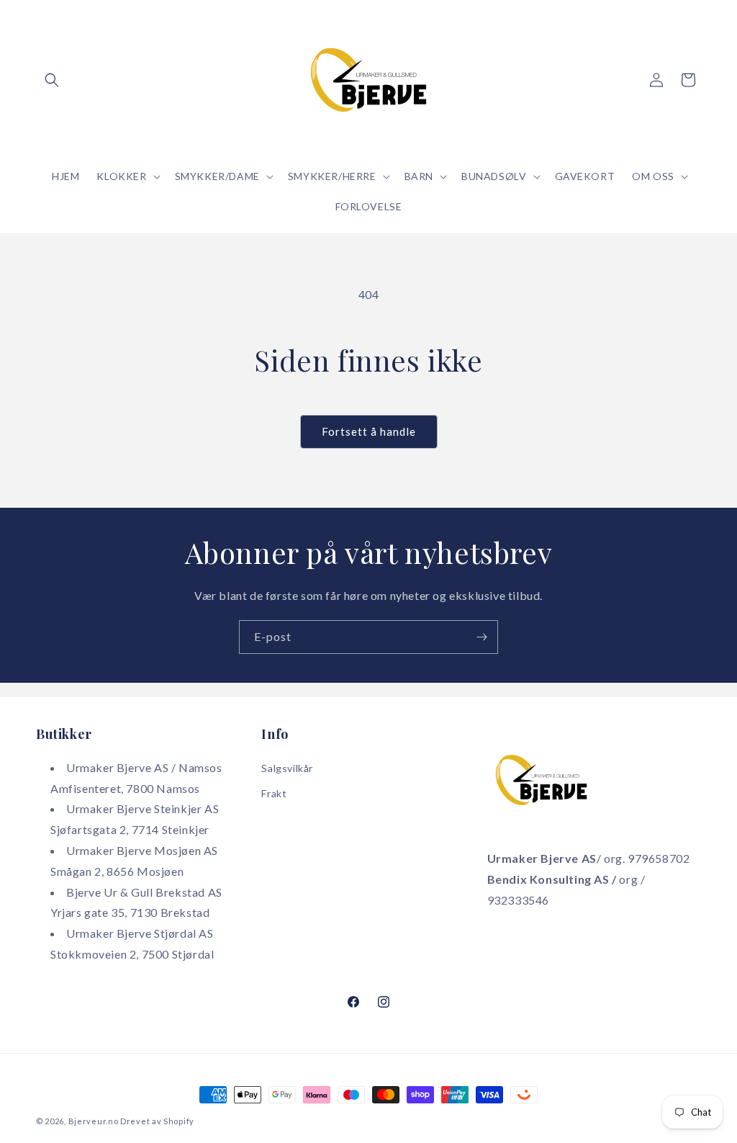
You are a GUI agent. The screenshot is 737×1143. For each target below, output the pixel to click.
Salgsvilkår (287, 768)
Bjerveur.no (93, 1121)
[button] (52, 80)
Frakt (273, 793)
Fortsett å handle (369, 431)
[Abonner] (481, 637)
